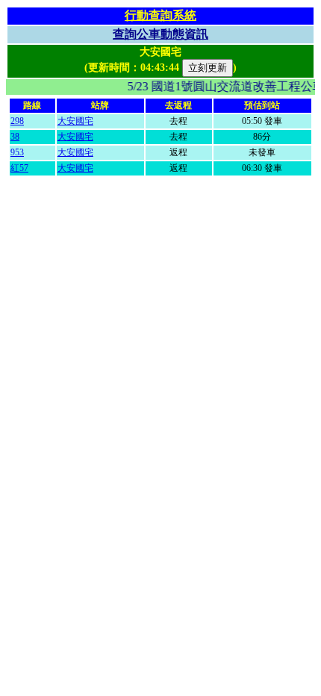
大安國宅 (75, 121)
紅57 (19, 168)
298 (17, 121)
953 (17, 152)
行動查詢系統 (160, 15)
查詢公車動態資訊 (160, 34)
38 (14, 136)
